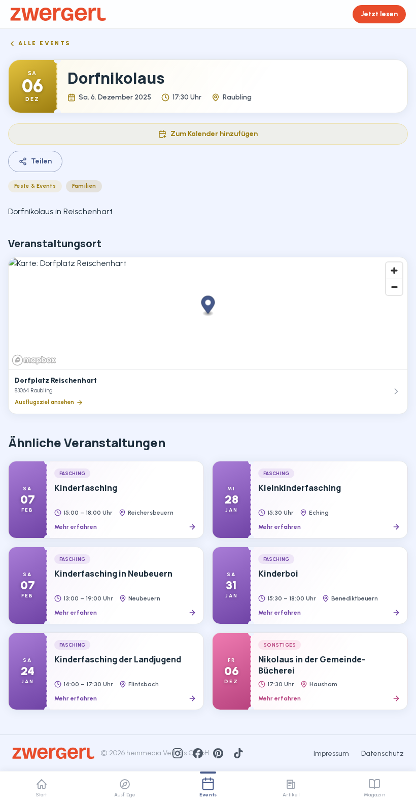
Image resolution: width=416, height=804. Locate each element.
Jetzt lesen (379, 14)
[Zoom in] (394, 270)
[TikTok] (238, 753)
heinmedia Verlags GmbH (167, 753)
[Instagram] (177, 753)
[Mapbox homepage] (34, 360)
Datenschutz (382, 753)
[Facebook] (198, 753)
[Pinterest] (218, 753)
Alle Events (44, 43)
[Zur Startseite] (58, 14)
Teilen (41, 161)
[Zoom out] (394, 287)
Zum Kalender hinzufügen (214, 133)
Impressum (331, 753)
